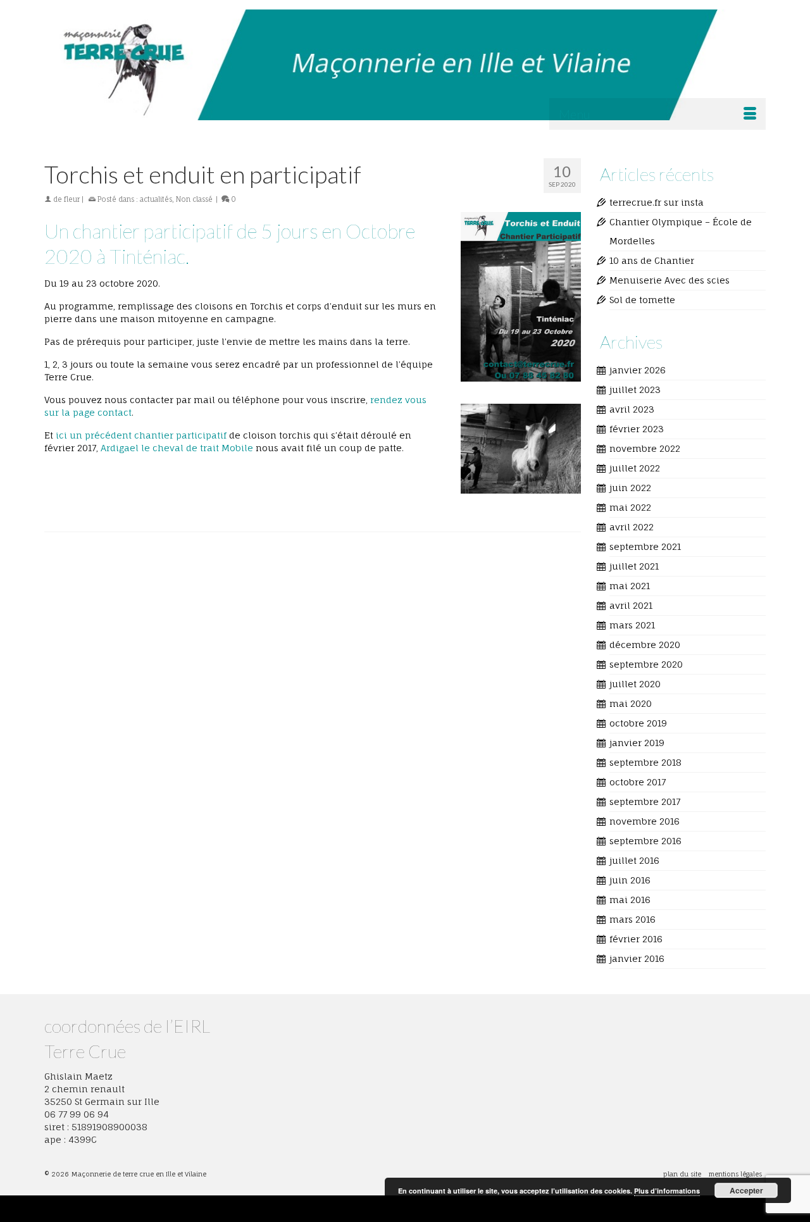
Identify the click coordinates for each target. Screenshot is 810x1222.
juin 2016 (630, 880)
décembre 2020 (644, 644)
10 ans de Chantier (651, 260)
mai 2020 (630, 703)
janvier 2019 (636, 742)
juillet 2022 (634, 468)
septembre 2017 (644, 801)
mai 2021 (629, 585)
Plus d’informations (667, 1190)
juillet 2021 (634, 566)
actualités (156, 199)
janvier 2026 (637, 370)
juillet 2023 (635, 389)
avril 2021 (630, 605)
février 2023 (636, 428)
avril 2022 (631, 526)
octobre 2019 (638, 723)
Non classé (194, 199)
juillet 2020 (635, 683)
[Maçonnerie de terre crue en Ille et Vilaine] (405, 64)
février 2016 (636, 938)
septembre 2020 (646, 664)
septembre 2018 (645, 762)
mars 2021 (632, 625)
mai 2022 (630, 507)
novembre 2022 (644, 448)
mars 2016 (632, 919)
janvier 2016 (636, 958)
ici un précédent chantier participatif (141, 435)
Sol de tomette (642, 299)
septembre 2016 (645, 840)
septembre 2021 (645, 546)
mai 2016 (630, 899)
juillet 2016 (634, 860)
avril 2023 (631, 409)
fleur (72, 199)
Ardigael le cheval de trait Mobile (177, 447)
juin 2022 (630, 487)
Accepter (746, 1190)
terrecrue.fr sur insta (656, 202)
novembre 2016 (644, 821)
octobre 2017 (637, 781)
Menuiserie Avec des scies (669, 280)
